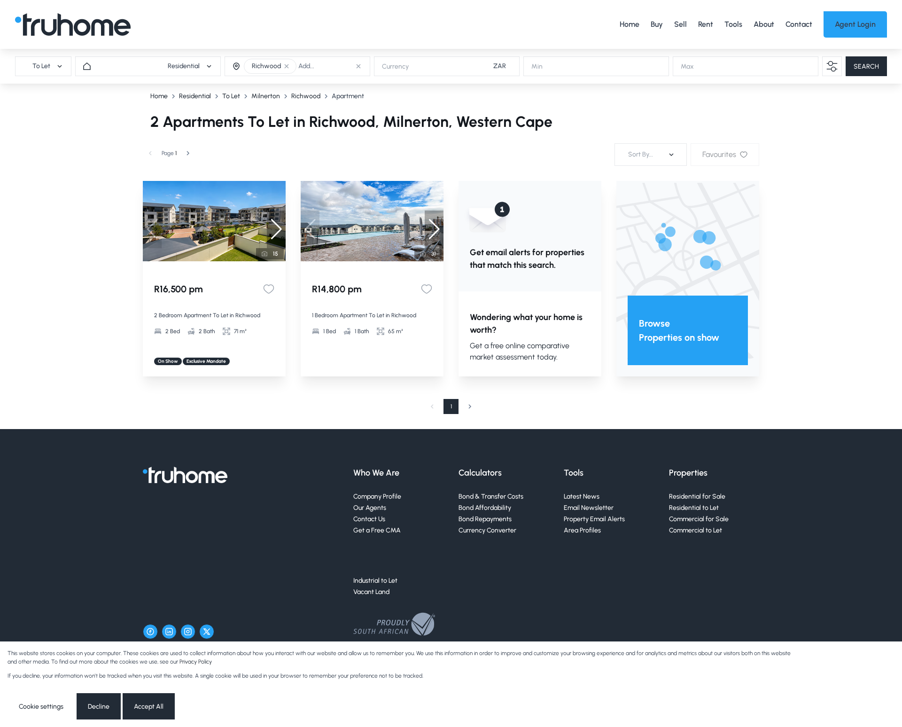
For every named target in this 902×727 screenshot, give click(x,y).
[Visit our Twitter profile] (206, 631)
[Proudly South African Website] (394, 625)
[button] (286, 66)
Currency (395, 66)
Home (159, 96)
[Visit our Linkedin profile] (169, 631)
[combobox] (336, 66)
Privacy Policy (195, 661)
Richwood (305, 96)
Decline (98, 707)
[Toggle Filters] (832, 66)
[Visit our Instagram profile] (187, 631)
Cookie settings (41, 707)
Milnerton (265, 96)
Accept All (148, 707)
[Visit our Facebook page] (150, 631)
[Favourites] (268, 289)
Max (687, 66)
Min (537, 66)
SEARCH (866, 66)
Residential (195, 96)
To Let (231, 96)
